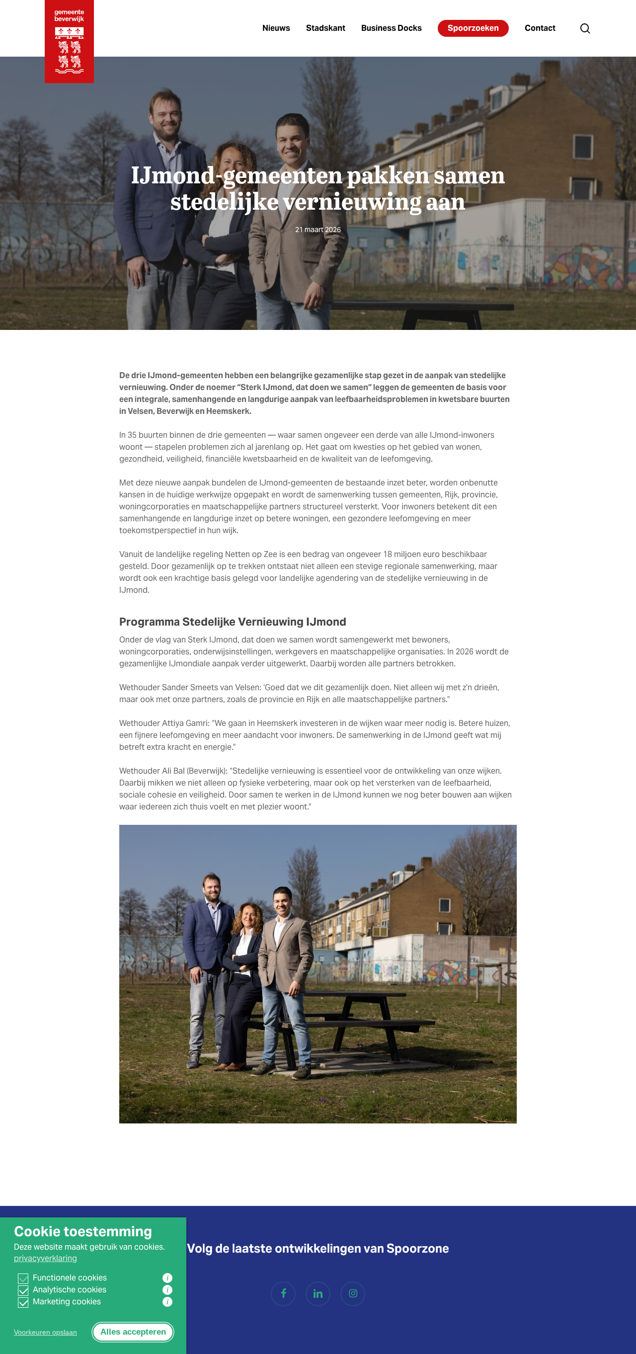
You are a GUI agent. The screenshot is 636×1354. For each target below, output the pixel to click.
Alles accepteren (133, 1332)
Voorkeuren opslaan (45, 1332)
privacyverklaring (45, 1258)
